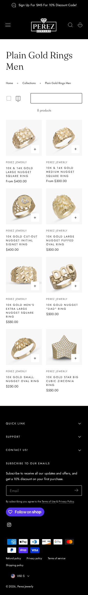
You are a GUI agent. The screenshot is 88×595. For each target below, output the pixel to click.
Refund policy (13, 558)
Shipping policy (14, 565)
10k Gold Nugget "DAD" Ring (62, 307)
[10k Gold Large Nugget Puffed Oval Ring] (64, 206)
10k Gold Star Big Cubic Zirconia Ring (62, 381)
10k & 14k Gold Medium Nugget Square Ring (60, 172)
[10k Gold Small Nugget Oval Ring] (24, 347)
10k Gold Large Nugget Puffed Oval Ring (60, 240)
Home (9, 83)
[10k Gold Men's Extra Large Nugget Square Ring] (24, 275)
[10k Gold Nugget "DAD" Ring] (64, 275)
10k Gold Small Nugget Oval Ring (22, 379)
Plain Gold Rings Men (58, 83)
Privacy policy (34, 558)
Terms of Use (49, 501)
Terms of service (56, 558)
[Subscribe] (76, 490)
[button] (8, 25)
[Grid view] (9, 98)
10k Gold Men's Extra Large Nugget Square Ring (20, 311)
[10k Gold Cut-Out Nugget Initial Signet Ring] (24, 206)
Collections (29, 83)
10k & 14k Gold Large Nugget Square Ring (19, 172)
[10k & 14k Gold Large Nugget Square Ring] (24, 138)
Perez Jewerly (16, 162)
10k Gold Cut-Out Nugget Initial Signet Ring (22, 240)
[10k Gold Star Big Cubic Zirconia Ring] (64, 347)
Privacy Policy (66, 501)
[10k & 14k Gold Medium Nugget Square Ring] (64, 138)
